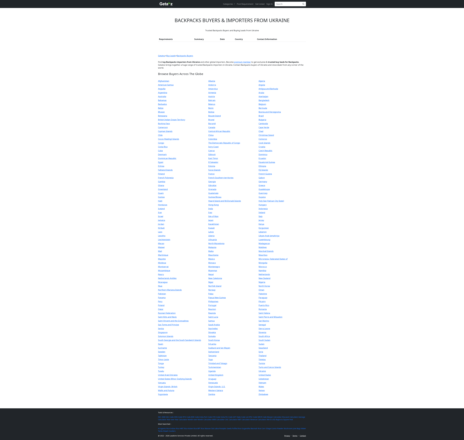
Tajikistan (162, 355)
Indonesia (263, 208)
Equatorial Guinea (267, 162)
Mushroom (288, 428)
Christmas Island (266, 135)
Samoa (211, 320)
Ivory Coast (213, 146)
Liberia (211, 235)
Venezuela (213, 382)
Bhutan (161, 112)
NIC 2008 (161, 417)
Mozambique (164, 270)
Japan (210, 220)
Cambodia (263, 123)
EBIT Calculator (244, 419)
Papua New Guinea (217, 297)
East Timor (213, 158)
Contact (303, 436)
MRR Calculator (218, 419)
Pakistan (162, 293)
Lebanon (263, 232)
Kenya (261, 224)
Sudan (261, 344)
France (211, 173)
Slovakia (212, 332)
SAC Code (170, 417)
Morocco (263, 266)
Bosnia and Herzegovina (270, 112)
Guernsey (263, 193)
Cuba (160, 150)
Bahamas (162, 100)
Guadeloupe (264, 189)
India (210, 208)
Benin (211, 108)
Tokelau (262, 359)
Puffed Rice (236, 428)
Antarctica (213, 88)
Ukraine (262, 371)
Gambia (161, 181)
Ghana (161, 185)
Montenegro (214, 266)
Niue (160, 286)
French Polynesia (166, 177)
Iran (160, 212)
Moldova (162, 262)
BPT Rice (200, 428)
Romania (263, 309)
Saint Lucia (213, 317)
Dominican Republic (167, 158)
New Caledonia (215, 278)
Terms (294, 436)
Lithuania (212, 239)
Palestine (263, 293)
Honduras (162, 204)
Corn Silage (266, 428)
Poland (161, 305)
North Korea (264, 286)
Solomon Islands (165, 336)
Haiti (160, 201)
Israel (160, 216)
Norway (211, 290)
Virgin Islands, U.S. (216, 386)
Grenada (212, 189)
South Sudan (264, 340)
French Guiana (265, 173)
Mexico (211, 259)
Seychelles (213, 328)
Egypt (160, 162)
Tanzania (212, 355)
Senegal (262, 324)
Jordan (161, 224)
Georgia (212, 181)
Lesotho (161, 235)
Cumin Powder (277, 428)
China (211, 135)
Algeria (262, 81)
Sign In (269, 4)
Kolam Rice (192, 428)
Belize (160, 108)
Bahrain (211, 100)
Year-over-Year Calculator (177, 419)
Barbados (162, 104)
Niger (210, 282)
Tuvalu (161, 371)
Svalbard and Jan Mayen (219, 348)
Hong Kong (213, 204)
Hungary (263, 204)
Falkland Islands (165, 170)
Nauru (161, 274)
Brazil (261, 115)
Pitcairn (262, 301)
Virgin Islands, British (167, 386)
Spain (160, 344)
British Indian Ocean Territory (171, 119)
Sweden (161, 351)
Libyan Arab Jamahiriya (269, 235)
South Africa (264, 336)
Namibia (262, 270)
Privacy (287, 436)
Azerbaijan (263, 96)
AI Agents (162, 428)
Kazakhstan (213, 224)
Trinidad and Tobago (217, 363)
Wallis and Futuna (166, 390)
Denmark (162, 154)
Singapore (162, 332)
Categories (228, 4)
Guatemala (213, 193)
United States (265, 375)
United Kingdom (215, 375)
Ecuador (262, 158)
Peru (160, 301)
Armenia (212, 92)
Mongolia (263, 262)
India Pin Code (226, 417)
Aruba (261, 92)
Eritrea (161, 166)
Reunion (212, 309)
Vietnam (262, 382)
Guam (161, 193)
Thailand (262, 355)
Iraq (210, 212)
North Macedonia (216, 243)
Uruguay (212, 379)
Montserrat (163, 266)
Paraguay (263, 297)
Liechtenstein (164, 239)
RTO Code (187, 417)
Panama (162, 297)
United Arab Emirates (168, 375)
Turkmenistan (214, 367)
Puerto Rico (264, 305)
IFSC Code (253, 417)
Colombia (212, 139)
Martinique (163, 255)
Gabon (262, 177)
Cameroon (163, 127)
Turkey (161, 367)
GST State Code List (241, 417)
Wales (261, 386)
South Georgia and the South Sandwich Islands (179, 340)
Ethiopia (262, 166)
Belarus (211, 104)
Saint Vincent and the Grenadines (173, 320)
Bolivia (211, 112)
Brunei (211, 119)
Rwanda (212, 313)
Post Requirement (245, 4)
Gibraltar (212, 185)
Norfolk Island (214, 286)
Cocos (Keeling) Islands (168, 139)
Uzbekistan (264, 379)
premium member (242, 62)
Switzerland (213, 351)
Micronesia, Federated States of (273, 259)
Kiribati (161, 228)
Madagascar (264, 243)
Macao (161, 243)
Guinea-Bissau (214, 197)
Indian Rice (174, 428)
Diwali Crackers (169, 431)
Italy (260, 216)
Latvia (211, 232)
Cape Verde (264, 127)
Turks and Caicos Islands (270, 367)
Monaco (212, 262)
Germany (263, 181)
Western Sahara (215, 390)
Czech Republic (265, 150)
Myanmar (212, 270)
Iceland (161, 208)
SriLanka (212, 344)
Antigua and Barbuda (268, 88)
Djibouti (212, 154)
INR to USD (271, 419)
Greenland (163, 189)
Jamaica (161, 220)
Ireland (262, 212)
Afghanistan (163, 81)
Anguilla (161, 88)
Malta (211, 251)
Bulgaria (262, 119)
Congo (161, 143)
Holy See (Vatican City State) (271, 201)
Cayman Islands (165, 131)
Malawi (161, 247)
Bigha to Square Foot (284, 419)
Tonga (161, 363)
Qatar (160, 309)
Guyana (262, 197)
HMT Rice (184, 428)
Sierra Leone (264, 328)
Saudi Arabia (214, 324)
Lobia (216, 428)
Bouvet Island (214, 115)
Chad (261, 131)
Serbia (161, 328)
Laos (160, 232)
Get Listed (260, 4)
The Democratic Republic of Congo (224, 143)
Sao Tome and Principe (168, 324)
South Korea (214, 340)
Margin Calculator (274, 417)
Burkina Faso (164, 123)
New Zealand (264, 278)
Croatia (262, 146)
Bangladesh (264, 100)
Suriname (162, 348)
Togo (210, 359)
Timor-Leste (163, 359)
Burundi (212, 123)
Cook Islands (264, 143)
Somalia (212, 336)
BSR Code (195, 417)
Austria (211, 96)
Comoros (263, 139)
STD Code (216, 417)
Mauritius (263, 255)
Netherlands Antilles (167, 278)
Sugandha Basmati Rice (251, 428)
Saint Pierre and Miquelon (270, 317)
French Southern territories (220, 177)
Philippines (213, 301)
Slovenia (262, 332)
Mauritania (213, 255)
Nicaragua (162, 282)
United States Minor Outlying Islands (175, 379)
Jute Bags (297, 428)
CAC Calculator (231, 419)
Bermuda (263, 108)
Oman (261, 290)
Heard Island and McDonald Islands (224, 201)
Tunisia (262, 363)
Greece (262, 185)
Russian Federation (167, 313)
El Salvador (213, 162)
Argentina (162, 92)
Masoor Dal (209, 428)
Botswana (162, 115)
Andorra (212, 85)
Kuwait (211, 228)
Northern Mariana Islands (170, 290)
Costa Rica (162, 146)
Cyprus (211, 150)
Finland (161, 173)
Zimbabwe (263, 394)
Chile (160, 135)
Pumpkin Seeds (225, 428)
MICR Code (262, 417)
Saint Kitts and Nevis (167, 317)
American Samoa (166, 85)
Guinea (161, 197)
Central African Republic (219, 131)
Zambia (211, 394)
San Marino (264, 320)
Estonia (211, 166)
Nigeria (262, 282)
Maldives (263, 247)
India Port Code (205, 417)
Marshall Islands (266, 251)
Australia (162, 96)
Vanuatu (162, 382)
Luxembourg (264, 239)
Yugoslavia (163, 394)
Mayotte (162, 259)
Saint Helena (264, 313)
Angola (262, 85)
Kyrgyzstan (264, 228)
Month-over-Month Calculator (200, 419)
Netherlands (264, 274)
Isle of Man (213, 216)
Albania (211, 81)
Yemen (262, 390)
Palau (210, 293)
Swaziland (263, 348)
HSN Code (178, 417)
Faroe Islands (214, 170)
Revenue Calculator (258, 419)
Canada (211, 127)
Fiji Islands (263, 170)
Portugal (212, 305)
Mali (160, 251)
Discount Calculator (290, 417)
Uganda (212, 371)
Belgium (262, 104)
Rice (168, 428)
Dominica (263, 154)
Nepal (211, 274)
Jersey (261, 220)
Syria (261, 351)
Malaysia (212, 247)
